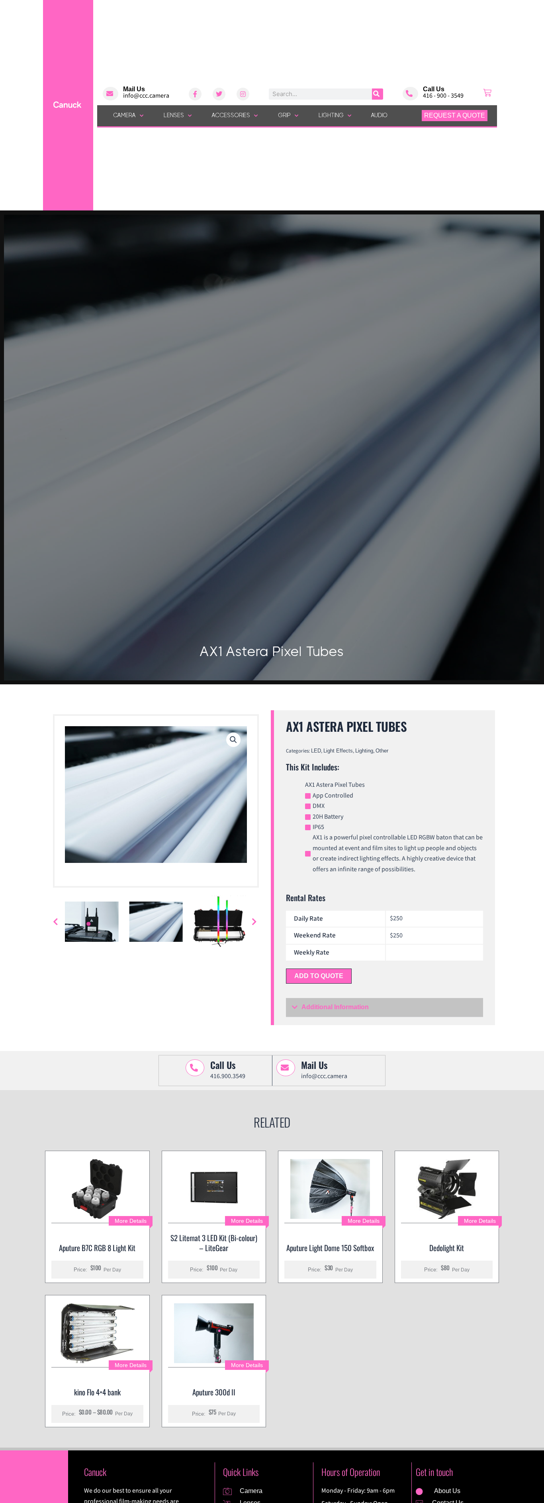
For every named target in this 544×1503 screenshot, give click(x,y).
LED (316, 751)
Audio (379, 115)
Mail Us (134, 89)
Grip (284, 115)
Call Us (433, 89)
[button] (233, 740)
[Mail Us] (110, 93)
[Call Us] (410, 93)
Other (382, 751)
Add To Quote (318, 976)
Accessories (231, 115)
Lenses (174, 115)
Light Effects (338, 751)
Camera (124, 115)
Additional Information (335, 1007)
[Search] (377, 94)
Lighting (331, 115)
